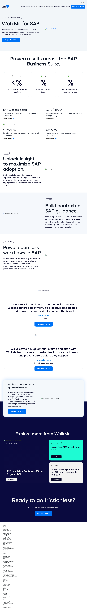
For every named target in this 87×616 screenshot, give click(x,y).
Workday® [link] (5, 560)
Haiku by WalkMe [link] (7, 532)
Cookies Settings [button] (6, 601)
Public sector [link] (6, 557)
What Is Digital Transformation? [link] (10, 576)
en (83, 2)
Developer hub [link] (6, 584)
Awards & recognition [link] (8, 596)
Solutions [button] (41, 6)
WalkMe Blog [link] (6, 585)
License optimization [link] (7, 542)
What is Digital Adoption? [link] (8, 574)
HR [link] (3, 555)
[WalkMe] (6, 6)
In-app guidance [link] (7, 547)
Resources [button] (49, 6)
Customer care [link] (6, 556)
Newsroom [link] (5, 580)
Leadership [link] (5, 594)
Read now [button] (56, 457)
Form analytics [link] (6, 541)
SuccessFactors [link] (6, 564)
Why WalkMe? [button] (25, 6)
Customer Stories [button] (59, 6)
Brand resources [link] (6, 599)
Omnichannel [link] (6, 534)
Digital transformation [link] (8, 566)
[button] (78, 7)
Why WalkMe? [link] (6, 527)
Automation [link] (5, 544)
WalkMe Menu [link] (6, 550)
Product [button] (33, 6)
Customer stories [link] (7, 578)
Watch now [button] (56, 479)
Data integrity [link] (6, 570)
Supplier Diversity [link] (7, 607)
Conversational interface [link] (8, 548)
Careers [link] (5, 597)
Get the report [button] (11, 479)
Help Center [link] (5, 589)
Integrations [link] (6, 535)
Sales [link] (4, 553)
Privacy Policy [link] (6, 602)
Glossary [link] (5, 588)
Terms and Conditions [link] (8, 603)
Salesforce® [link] (5, 558)
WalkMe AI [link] (5, 529)
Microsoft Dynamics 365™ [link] (9, 561)
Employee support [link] (7, 565)
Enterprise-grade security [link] (9, 537)
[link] (8, 523)
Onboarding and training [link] (8, 569)
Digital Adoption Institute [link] (8, 587)
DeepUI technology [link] (7, 533)
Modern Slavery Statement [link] (9, 606)
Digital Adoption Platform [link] (8, 575)
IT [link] (3, 552)
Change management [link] (8, 567)
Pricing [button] (68, 6)
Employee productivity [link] (8, 571)
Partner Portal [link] (6, 581)
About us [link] (5, 593)
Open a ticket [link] (6, 590)
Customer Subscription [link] (8, 605)
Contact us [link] (5, 598)
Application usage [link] (7, 538)
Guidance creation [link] (7, 543)
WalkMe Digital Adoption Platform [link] (10, 528)
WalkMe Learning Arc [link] (7, 530)
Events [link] (4, 579)
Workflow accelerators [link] (8, 546)
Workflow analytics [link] (7, 539)
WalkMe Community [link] (7, 583)
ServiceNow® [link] (6, 562)
